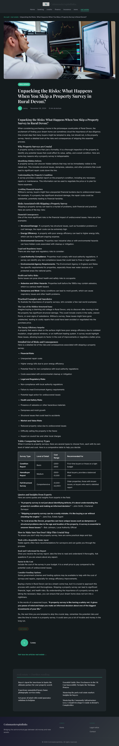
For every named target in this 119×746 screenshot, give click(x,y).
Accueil (6, 17)
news (76, 9)
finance (58, 9)
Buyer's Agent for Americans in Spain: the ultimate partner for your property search (35, 683)
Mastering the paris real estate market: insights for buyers (78, 693)
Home (32, 9)
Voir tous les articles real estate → (32, 654)
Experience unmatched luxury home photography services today (33, 691)
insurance (67, 9)
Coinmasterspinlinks (63, 4)
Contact (93, 731)
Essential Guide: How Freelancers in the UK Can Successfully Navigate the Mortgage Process (80, 684)
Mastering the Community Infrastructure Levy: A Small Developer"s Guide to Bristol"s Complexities (81, 702)
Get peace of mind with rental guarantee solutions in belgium (34, 699)
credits (49, 9)
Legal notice (94, 727)
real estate (85, 9)
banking (41, 9)
